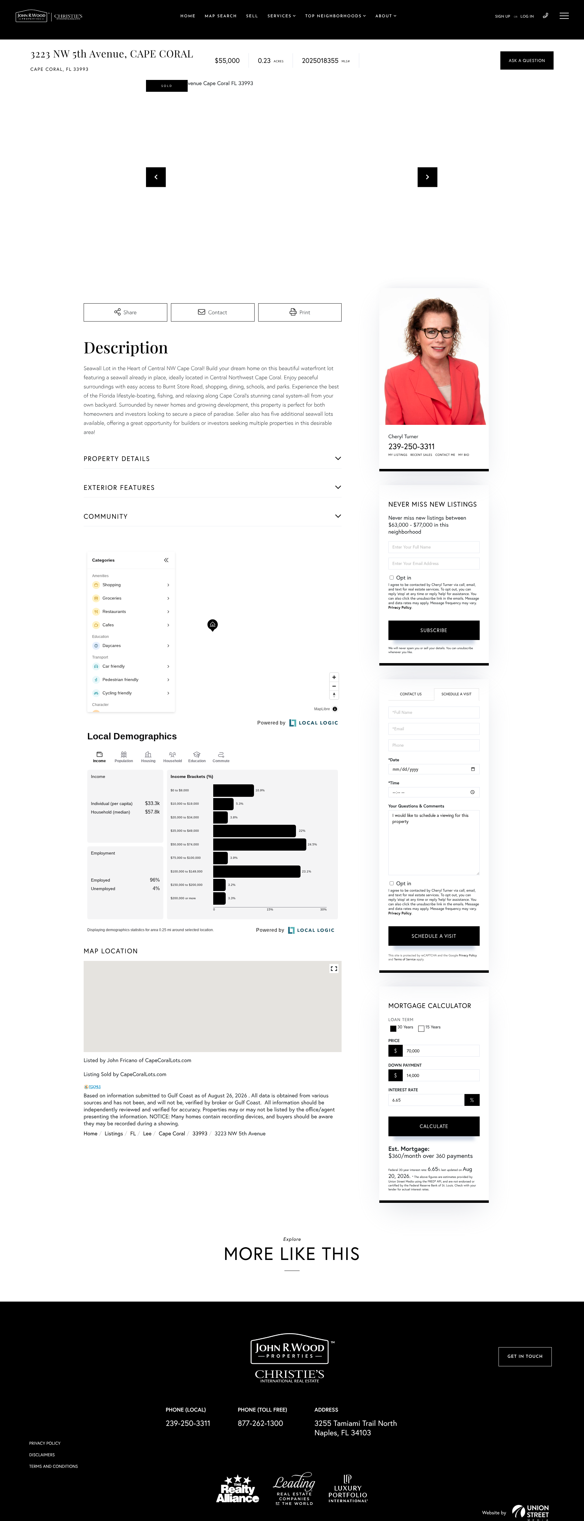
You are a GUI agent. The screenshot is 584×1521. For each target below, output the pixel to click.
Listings (114, 1133)
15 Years (433, 1027)
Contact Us (411, 694)
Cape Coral (172, 1133)
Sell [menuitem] (252, 17)
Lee (147, 1133)
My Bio (463, 455)
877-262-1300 (260, 1423)
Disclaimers (42, 1454)
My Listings (398, 455)
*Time (393, 783)
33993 (200, 1133)
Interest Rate (403, 1090)
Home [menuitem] (188, 17)
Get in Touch (525, 1356)
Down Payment (405, 1065)
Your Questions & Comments (416, 806)
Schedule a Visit (456, 694)
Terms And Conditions (53, 1466)
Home (90, 1133)
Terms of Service (405, 959)
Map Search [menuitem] (221, 17)
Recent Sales (422, 455)
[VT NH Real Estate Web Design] (530, 1513)
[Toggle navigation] (564, 16)
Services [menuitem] (279, 17)
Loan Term (401, 1019)
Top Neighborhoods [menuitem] (333, 17)
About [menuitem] (383, 17)
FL (133, 1133)
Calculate (434, 1126)
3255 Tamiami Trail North (356, 1428)
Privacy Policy (400, 607)
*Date (393, 759)
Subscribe (433, 630)
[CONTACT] (527, 60)
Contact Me (445, 455)
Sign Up (502, 17)
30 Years (405, 1027)
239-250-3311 (545, 16)
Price (394, 1040)
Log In (527, 17)
